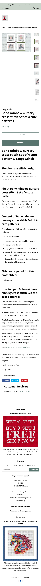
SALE (20, 489)
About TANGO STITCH (20, 480)
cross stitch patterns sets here (18, 347)
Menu (6, 8)
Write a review (24, 391)
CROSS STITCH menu (20, 486)
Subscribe (34, 469)
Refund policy (20, 501)
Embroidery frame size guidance (20, 498)
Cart (37, 8)
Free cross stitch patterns (20, 492)
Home (3, 28)
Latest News (20, 409)
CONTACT (20, 495)
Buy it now (20, 143)
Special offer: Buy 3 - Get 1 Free (20, 413)
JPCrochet (26, 577)
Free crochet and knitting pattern (20, 511)
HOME (20, 483)
